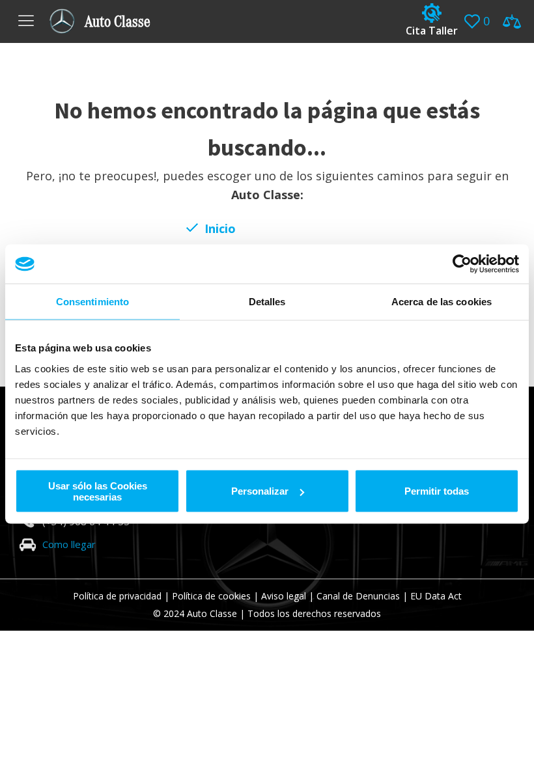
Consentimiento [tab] (92, 301)
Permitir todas (436, 491)
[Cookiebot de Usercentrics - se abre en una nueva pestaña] (462, 264)
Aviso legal (283, 596)
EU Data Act (436, 596)
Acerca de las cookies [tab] (441, 301)
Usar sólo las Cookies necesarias (97, 491)
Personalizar (259, 491)
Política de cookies (211, 596)
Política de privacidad (117, 596)
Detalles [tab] (267, 301)
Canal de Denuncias (358, 596)
